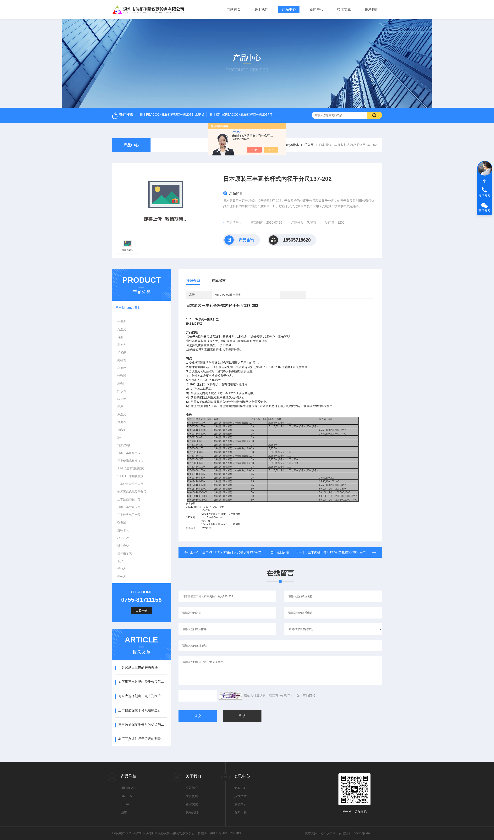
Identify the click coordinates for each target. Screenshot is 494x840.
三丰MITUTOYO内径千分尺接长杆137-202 (231, 552)
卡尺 (120, 561)
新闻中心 (316, 9)
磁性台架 (123, 545)
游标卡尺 (123, 530)
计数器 (121, 375)
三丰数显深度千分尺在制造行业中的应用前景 (142, 710)
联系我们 (371, 9)
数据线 (121, 522)
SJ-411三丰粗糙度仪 (130, 476)
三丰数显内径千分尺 (130, 499)
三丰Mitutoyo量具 (287, 145)
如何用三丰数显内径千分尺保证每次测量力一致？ (142, 682)
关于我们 (261, 9)
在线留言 (219, 281)
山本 (124, 812)
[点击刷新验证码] (230, 696)
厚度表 (121, 422)
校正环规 (123, 538)
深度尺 (121, 414)
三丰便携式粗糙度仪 (130, 460)
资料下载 (240, 812)
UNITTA (126, 796)
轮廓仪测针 (124, 445)
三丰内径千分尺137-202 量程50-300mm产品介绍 (341, 552)
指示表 (121, 391)
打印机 (121, 429)
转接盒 (121, 398)
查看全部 (141, 610)
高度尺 (121, 344)
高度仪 (121, 368)
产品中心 (289, 9)
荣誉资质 (192, 796)
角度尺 (121, 329)
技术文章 (344, 9)
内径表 (121, 360)
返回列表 (283, 552)
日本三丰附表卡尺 (128, 507)
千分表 (121, 568)
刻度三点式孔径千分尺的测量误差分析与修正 (142, 739)
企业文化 (192, 804)
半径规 (121, 352)
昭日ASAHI (128, 788)
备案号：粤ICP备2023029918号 (220, 833)
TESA (125, 804)
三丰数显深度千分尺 (130, 483)
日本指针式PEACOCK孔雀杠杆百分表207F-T (241, 114)
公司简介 (192, 788)
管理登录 (345, 833)
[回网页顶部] (484, 181)
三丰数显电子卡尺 (128, 514)
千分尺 (309, 145)
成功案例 (240, 804)
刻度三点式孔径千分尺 (131, 491)
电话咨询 (484, 195)
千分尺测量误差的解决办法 (138, 667)
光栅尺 (121, 321)
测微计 (121, 383)
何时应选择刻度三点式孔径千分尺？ (142, 696)
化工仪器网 (328, 833)
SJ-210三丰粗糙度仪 (130, 468)
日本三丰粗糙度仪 (128, 453)
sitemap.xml (362, 833)
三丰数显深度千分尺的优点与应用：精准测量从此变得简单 (142, 724)
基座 (120, 406)
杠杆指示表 (124, 553)
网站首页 (234, 9)
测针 (120, 437)
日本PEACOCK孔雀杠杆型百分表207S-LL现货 (172, 114)
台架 (120, 337)
